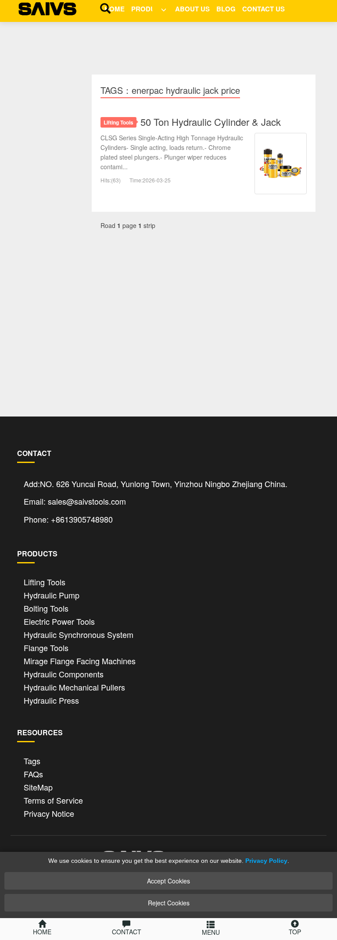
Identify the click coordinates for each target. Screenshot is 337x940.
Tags (32, 760)
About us (192, 9)
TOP (295, 931)
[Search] (103, 8)
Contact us (263, 9)
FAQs (33, 773)
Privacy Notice (49, 813)
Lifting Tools (118, 122)
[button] (160, 8)
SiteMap (38, 786)
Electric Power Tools (59, 621)
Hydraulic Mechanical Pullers (74, 686)
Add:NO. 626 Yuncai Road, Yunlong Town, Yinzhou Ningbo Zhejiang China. (155, 483)
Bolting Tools (46, 607)
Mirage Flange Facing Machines (80, 660)
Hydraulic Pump (51, 594)
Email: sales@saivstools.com (75, 501)
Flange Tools (46, 647)
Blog (226, 9)
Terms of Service (53, 799)
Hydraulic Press (51, 699)
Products (149, 9)
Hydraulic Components (64, 673)
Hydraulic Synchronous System (78, 634)
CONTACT (126, 931)
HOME (114, 9)
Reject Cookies (169, 902)
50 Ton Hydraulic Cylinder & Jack (210, 121)
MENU (211, 932)
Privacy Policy (266, 860)
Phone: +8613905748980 (68, 519)
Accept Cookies (168, 880)
